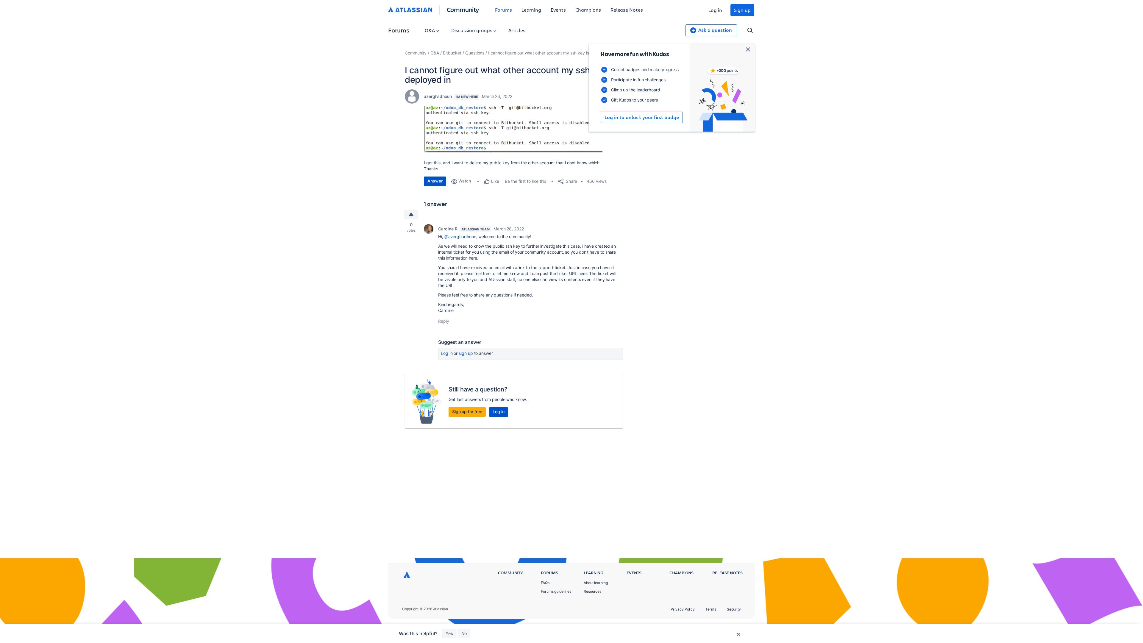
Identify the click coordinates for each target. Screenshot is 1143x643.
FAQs (545, 582)
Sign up (742, 10)
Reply (443, 321)
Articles (516, 30)
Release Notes (626, 10)
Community (463, 9)
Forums (503, 10)
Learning (531, 10)
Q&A (430, 30)
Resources (592, 591)
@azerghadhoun (460, 236)
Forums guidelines (556, 591)
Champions (588, 10)
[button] (513, 129)
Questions (474, 52)
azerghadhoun (438, 96)
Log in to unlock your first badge (642, 117)
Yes (449, 633)
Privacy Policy (683, 609)
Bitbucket (452, 52)
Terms (710, 609)
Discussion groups (472, 30)
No (464, 633)
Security (734, 609)
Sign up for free (467, 411)
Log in (715, 10)
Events (558, 10)
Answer (435, 180)
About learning (596, 582)
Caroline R (447, 228)
